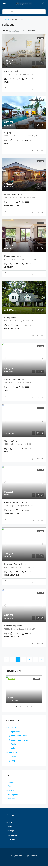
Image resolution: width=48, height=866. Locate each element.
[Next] (41, 659)
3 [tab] (25, 707)
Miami (10, 786)
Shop (13, 761)
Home (7, 19)
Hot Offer (40, 100)
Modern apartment (12, 256)
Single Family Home (19, 740)
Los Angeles (12, 794)
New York (11, 799)
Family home (10, 318)
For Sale (40, 38)
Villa (13, 748)
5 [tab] (32, 707)
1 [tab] (18, 707)
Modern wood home (13, 194)
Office (13, 757)
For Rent (40, 284)
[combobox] (16, 31)
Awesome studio (11, 71)
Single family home (13, 626)
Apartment (15, 732)
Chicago (10, 790)
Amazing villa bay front (14, 379)
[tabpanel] (24, 689)
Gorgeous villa (10, 441)
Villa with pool (10, 133)
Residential (11, 727)
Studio (13, 744)
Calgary (10, 782)
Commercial (12, 752)
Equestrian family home (15, 564)
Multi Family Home (19, 736)
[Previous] (6, 659)
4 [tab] (29, 707)
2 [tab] (21, 707)
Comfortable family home (15, 502)
